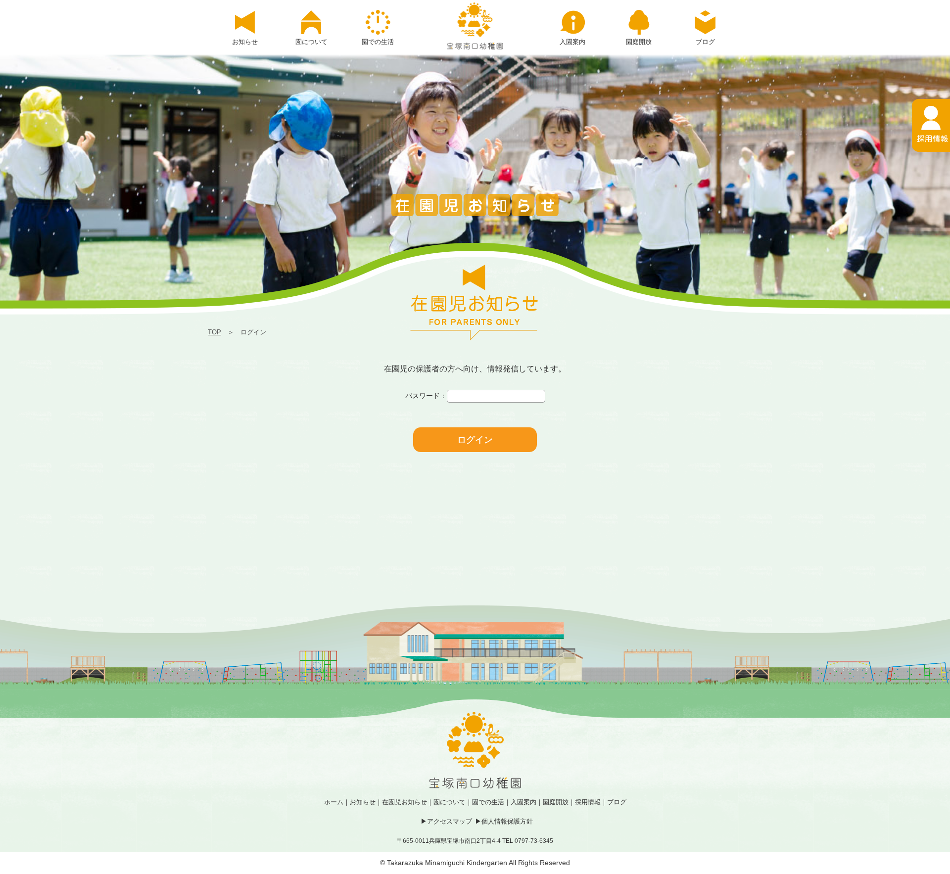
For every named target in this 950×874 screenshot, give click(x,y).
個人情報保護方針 (507, 821)
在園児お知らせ (404, 802)
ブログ (616, 802)
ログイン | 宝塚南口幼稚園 (475, 25)
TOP (214, 332)
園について (449, 802)
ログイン (475, 440)
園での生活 (488, 802)
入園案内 (523, 802)
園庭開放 (556, 802)
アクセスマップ (449, 821)
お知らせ (363, 802)
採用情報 (588, 802)
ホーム (333, 802)
